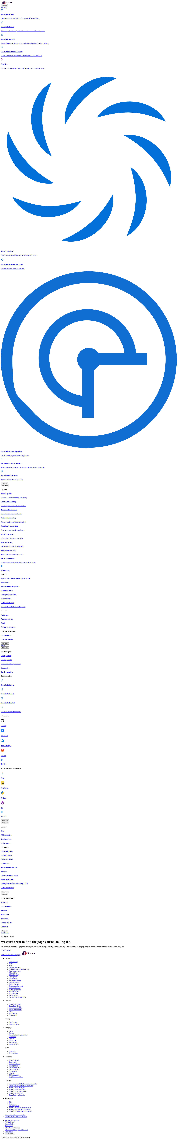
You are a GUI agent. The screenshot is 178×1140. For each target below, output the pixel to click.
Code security (13, 962)
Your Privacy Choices (12, 1128)
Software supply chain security (19, 969)
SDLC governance (15, 990)
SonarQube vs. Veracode (17, 1089)
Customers (12, 1037)
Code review (13, 978)
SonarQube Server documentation (20, 1107)
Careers (11, 1033)
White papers (13, 1066)
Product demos (14, 1060)
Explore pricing (14, 1024)
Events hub (12, 1062)
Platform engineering (16, 986)
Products (4, 5)
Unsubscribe (9, 1132)
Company (4, 894)
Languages (12, 1104)
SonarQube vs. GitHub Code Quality (21, 1086)
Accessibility (13, 1042)
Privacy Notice (10, 1122)
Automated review (15, 980)
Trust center (9, 1126)
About (11, 1031)
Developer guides (14, 1067)
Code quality (13, 977)
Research (4, 871)
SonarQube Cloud (15, 1004)
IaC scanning (13, 995)
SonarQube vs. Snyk (16, 1093)
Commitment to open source (18, 1035)
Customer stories (14, 1064)
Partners (11, 1039)
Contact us (12, 1040)
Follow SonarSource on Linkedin (16, 1117)
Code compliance (14, 988)
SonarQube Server (15, 1006)
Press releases (13, 1053)
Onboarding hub (14, 1069)
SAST (11, 964)
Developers (5, 647)
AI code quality (14, 975)
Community (13, 1071)
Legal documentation (16, 1077)
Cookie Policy (9, 1124)
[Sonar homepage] (7, 3)
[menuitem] (89, 14)
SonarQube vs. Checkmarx (18, 1091)
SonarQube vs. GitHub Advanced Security (23, 1084)
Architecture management (17, 997)
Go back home (5, 950)
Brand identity (13, 1044)
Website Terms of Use (12, 1120)
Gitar (10, 1011)
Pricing (3, 645)
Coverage (12, 1051)
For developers (14, 991)
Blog (10, 1102)
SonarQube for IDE (15, 1008)
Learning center (14, 1106)
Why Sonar (5, 485)
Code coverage (14, 984)
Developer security (15, 971)
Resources (5, 823)
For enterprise (13, 993)
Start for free (5, 933)
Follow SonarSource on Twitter (15, 1115)
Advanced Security (15, 1010)
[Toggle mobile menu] (89, 935)
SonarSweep (13, 1015)
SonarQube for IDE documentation (20, 1111)
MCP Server (13, 1013)
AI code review (14, 982)
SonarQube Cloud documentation (20, 1109)
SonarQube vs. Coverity (17, 1095)
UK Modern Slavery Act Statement (16, 1130)
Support (11, 1073)
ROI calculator (14, 1075)
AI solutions (13, 973)
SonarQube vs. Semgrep (17, 1087)
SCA (10, 965)
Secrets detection (14, 967)
